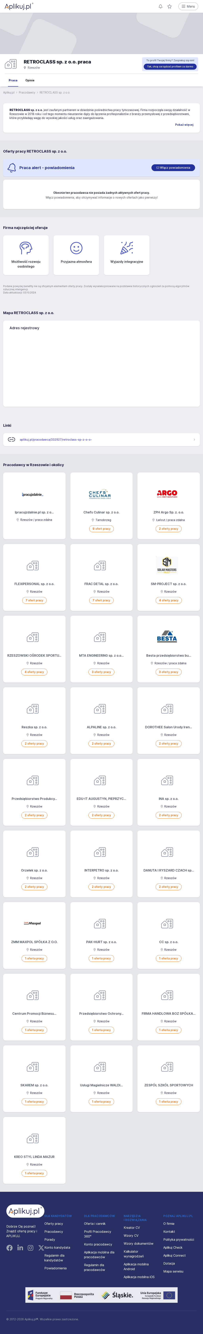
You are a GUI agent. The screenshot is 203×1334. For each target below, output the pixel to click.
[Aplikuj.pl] (25, 1211)
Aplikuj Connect (174, 1255)
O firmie (168, 1224)
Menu (191, 6)
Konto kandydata (57, 1247)
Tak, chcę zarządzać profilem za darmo (170, 66)
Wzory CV (131, 1236)
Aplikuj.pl (8, 92)
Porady (49, 1239)
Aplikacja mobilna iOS (139, 1277)
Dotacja (169, 1263)
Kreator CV (132, 1228)
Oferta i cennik (95, 1224)
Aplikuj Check (173, 1247)
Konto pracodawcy (98, 1244)
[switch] (173, 167)
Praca (13, 80)
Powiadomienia (55, 1268)
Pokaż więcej (184, 124)
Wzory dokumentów (138, 1243)
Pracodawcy (27, 92)
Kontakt (169, 1232)
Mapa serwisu (173, 1271)
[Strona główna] (19, 6)
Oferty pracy (53, 1224)
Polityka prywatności (178, 1239)
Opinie (29, 80)
